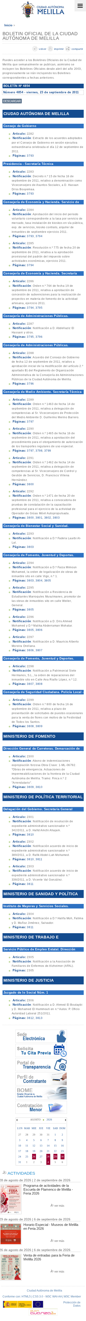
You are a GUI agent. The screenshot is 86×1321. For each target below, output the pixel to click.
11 (26, 1145)
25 (26, 1156)
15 (55, 1145)
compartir (77, 49)
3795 (39, 307)
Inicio (8, 25)
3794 (39, 236)
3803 (56, 517)
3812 (30, 1018)
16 (62, 1145)
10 (19, 1145)
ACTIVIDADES (21, 1173)
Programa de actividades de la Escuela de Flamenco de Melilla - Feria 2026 (48, 1189)
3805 (47, 580)
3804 (39, 580)
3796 (39, 336)
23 (62, 1151)
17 (19, 1151)
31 (19, 1162)
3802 (47, 517)
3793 (30, 155)
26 (34, 1156)
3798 (39, 450)
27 (41, 1156)
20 (41, 1151)
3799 (47, 450)
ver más (59, 1205)
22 (55, 1151)
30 (62, 1156)
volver (43, 49)
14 (48, 1145)
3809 (39, 726)
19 (34, 1151)
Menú (80, 5)
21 (48, 1151)
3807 (39, 650)
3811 (39, 859)
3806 (39, 630)
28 (48, 1156)
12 (34, 1145)
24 (19, 1156)
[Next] (65, 1120)
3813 (39, 1018)
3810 (39, 787)
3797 (30, 421)
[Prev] (17, 1120)
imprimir (59, 49)
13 (41, 1145)
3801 (39, 517)
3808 (39, 684)
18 (26, 1151)
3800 (30, 484)
